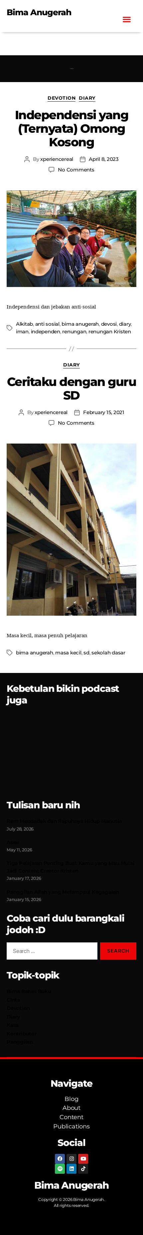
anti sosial (47, 324)
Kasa (13, 1025)
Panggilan (20, 1042)
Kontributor (22, 1033)
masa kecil (68, 652)
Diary (87, 98)
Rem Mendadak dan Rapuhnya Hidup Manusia (64, 821)
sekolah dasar (108, 652)
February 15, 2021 (103, 412)
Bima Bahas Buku (29, 991)
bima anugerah (80, 324)
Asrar (13, 842)
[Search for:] (50, 952)
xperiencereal (56, 159)
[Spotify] (60, 1169)
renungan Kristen (109, 331)
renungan (74, 331)
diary (125, 324)
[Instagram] (71, 1159)
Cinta (13, 1000)
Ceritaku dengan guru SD (71, 388)
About (71, 1108)
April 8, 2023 (104, 159)
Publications (71, 1126)
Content (71, 1117)
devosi (109, 324)
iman (22, 331)
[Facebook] (60, 1159)
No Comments (76, 169)
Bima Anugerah (39, 12)
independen (45, 331)
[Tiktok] (83, 1169)
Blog (71, 1099)
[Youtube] (83, 1159)
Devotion (61, 98)
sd (86, 652)
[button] (126, 19)
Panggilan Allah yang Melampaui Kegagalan (63, 892)
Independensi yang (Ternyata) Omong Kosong (71, 128)
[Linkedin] (71, 1169)
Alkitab (24, 324)
